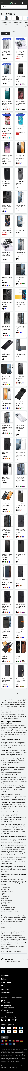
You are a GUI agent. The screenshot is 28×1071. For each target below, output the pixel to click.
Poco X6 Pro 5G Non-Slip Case (20, 278)
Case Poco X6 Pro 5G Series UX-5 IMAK (20, 207)
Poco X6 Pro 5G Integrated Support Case (7, 427)
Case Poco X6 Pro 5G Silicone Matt (6, 182)
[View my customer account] (22, 3)
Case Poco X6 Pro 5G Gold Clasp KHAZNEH (20, 631)
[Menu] (5, 3)
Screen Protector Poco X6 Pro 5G (20, 229)
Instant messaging (9, 1007)
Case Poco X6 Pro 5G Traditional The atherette (20, 606)
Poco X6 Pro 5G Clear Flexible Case (20, 303)
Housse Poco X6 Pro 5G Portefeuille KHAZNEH (20, 680)
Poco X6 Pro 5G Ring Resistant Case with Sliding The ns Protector (21, 479)
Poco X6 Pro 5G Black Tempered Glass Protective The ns (6, 255)
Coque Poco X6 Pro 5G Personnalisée (7, 229)
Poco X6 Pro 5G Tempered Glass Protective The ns (20, 53)
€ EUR (3, 1037)
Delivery (4, 979)
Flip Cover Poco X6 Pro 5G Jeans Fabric (7, 279)
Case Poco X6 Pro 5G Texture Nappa (6, 453)
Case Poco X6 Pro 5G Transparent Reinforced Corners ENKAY (20, 454)
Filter (5, 33)
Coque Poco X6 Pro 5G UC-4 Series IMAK (20, 556)
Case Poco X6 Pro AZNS (20, 580)
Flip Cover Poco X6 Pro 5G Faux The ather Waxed (7, 556)
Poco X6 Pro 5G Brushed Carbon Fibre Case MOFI (20, 157)
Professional (5, 993)
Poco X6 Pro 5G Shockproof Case (6, 402)
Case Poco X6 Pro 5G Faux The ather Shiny (6, 606)
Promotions (5, 975)
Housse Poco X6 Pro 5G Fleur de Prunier (20, 128)
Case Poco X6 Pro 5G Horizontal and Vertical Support (6, 530)
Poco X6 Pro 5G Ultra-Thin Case (6, 353)
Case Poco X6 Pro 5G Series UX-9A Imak (6, 479)
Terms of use (4, 1065)
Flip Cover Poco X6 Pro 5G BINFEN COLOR (7, 680)
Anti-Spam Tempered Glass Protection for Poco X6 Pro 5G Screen (7, 79)
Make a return (6, 982)
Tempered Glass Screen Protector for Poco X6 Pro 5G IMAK (7, 53)
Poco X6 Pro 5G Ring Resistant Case (21, 327)
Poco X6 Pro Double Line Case (7, 303)
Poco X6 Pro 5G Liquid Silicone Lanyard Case (6, 378)
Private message (8, 1012)
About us (4, 986)
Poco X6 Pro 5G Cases (6, 23)
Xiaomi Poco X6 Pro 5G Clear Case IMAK (21, 253)
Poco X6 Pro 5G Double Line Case (6, 206)
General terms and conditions (16, 1065)
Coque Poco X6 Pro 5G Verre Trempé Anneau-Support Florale (7, 129)
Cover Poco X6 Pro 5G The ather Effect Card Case (7, 103)
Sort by (13, 31)
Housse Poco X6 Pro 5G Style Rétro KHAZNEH (20, 530)
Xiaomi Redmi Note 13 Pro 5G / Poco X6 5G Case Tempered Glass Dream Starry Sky (7, 158)
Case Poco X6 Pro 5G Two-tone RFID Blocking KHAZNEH (7, 581)
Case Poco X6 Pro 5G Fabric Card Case (6, 505)
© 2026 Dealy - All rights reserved (9, 1067)
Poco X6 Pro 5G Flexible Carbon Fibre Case (20, 183)
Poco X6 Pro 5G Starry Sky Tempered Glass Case (6, 328)
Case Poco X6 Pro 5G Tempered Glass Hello (20, 78)
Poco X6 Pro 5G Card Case (6, 655)
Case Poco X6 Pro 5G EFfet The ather (20, 504)
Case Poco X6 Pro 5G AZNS (20, 655)
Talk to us (7, 1002)
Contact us (5, 989)
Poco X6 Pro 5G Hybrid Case (20, 377)
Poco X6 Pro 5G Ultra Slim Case (20, 402)
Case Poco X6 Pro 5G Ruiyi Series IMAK (6, 631)
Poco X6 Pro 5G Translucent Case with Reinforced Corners (20, 428)
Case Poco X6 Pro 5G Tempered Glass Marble (20, 103)
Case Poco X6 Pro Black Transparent (20, 353)
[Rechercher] (3, 6)
